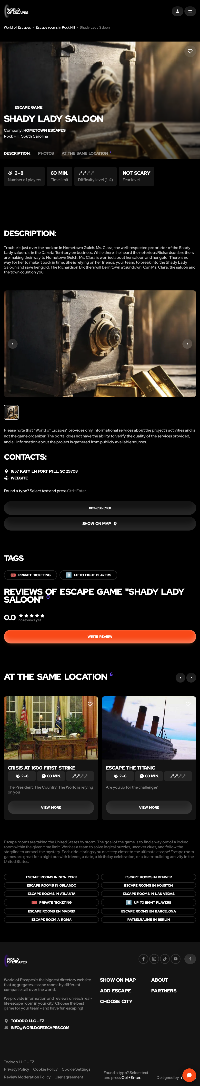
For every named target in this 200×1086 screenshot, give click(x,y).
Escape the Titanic (130, 768)
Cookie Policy (45, 1069)
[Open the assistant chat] (189, 1075)
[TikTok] (165, 959)
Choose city (116, 1001)
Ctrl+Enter (76, 490)
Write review (100, 636)
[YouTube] (175, 959)
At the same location (86, 153)
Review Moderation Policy (27, 1077)
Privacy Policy (16, 1069)
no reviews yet (30, 620)
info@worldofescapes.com (40, 1027)
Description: (17, 153)
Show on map (118, 979)
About (159, 979)
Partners (163, 990)
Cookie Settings (76, 1069)
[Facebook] (143, 959)
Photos (46, 153)
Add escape (115, 990)
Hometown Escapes (44, 130)
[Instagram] (154, 959)
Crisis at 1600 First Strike (41, 768)
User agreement (69, 1077)
